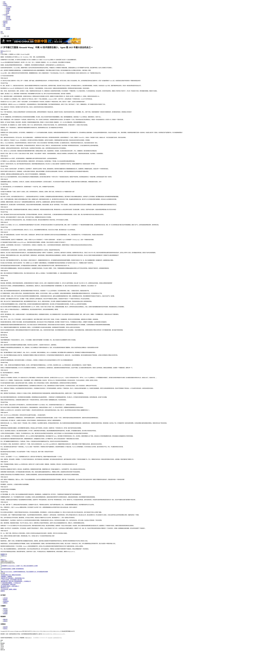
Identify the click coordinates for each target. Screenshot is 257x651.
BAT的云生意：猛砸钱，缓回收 (9, 589)
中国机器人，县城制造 (6, 576)
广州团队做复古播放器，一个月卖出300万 (11, 582)
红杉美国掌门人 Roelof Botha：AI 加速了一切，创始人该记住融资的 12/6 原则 (19, 565)
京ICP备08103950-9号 (46, 631)
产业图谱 (5, 612)
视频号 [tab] (2, 645)
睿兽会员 (5, 608)
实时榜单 (8, 29)
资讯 (4, 2)
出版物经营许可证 (57, 637)
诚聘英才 (5, 602)
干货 (6, 554)
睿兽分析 (5, 22)
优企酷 (7, 11)
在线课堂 (8, 8)
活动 (4, 24)
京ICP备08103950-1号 (36, 631)
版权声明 (5, 627)
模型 (4, 554)
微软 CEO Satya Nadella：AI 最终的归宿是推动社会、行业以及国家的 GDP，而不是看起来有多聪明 (24, 571)
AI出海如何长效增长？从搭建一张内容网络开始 (12, 568)
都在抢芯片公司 (5, 587)
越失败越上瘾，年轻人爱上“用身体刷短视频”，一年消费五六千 (16, 581)
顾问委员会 (6, 601)
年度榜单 (8, 27)
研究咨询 (5, 21)
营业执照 (50, 637)
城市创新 (8, 18)
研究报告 (5, 613)
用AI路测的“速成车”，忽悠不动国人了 (10, 586)
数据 (2, 554)
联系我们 (5, 599)
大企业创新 (8, 19)
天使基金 (8, 10)
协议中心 (5, 628)
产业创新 (5, 14)
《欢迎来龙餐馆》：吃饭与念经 (8, 584)
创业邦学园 (8, 6)
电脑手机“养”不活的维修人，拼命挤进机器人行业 (12, 578)
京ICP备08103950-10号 (56, 631)
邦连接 (4, 3)
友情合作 (5, 621)
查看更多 (3, 591)
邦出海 (7, 13)
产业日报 (5, 610)
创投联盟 (8, 16)
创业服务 (5, 5)
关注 (2, 52)
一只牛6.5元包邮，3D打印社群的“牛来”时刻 (11, 579)
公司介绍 (5, 598)
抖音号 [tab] (2, 648)
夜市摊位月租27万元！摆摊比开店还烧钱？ (11, 574)
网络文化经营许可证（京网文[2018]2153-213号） (53, 634)
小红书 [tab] (2, 646)
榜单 (4, 26)
